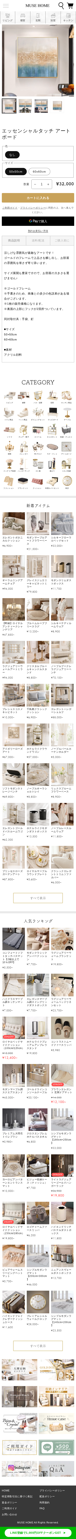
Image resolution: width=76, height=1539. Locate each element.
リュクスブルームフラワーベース (61, 790)
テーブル (67, 420)
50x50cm (15, 171)
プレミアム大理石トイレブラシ (12, 1135)
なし (12, 154)
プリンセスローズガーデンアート (12, 873)
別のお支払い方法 (38, 230)
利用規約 (45, 1502)
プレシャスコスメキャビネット (12, 711)
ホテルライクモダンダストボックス (37, 830)
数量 (26, 184)
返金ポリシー (9, 1502)
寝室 (24, 403)
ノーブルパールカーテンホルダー (61, 750)
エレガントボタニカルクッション (12, 539)
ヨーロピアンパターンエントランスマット (12, 1182)
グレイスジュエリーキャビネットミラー (37, 583)
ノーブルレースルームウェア (61, 830)
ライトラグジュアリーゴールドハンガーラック (61, 1182)
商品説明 (14, 240)
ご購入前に (62, 240)
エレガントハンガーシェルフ (61, 711)
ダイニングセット (38, 420)
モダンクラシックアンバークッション (37, 956)
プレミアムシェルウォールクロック (37, 1318)
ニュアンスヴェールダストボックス (61, 1271)
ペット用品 (23, 420)
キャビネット (52, 437)
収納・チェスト (66, 437)
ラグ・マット (52, 454)
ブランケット (23, 488)
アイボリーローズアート (12, 750)
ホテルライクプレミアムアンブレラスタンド (37, 1044)
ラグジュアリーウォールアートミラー (12, 669)
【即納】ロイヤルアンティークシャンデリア (12, 626)
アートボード (66, 454)
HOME (6, 1490)
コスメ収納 (66, 471)
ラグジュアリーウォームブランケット (61, 956)
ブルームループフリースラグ (37, 625)
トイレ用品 (8, 420)
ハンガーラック (24, 471)
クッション (37, 488)
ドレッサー (23, 454)
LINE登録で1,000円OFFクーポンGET (35, 1532)
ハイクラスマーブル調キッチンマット (12, 1002)
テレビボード (53, 420)
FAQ (42, 1508)
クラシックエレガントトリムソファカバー (61, 874)
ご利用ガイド (10, 207)
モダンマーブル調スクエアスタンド (12, 1091)
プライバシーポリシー (33, 207)
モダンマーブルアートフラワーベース (37, 540)
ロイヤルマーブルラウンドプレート (37, 873)
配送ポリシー (47, 1496)
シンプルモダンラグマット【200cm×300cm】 (37, 1274)
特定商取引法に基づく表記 (17, 1496)
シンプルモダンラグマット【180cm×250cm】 (61, 1138)
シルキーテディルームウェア (61, 625)
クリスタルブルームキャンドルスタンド (37, 669)
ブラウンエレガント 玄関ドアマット (61, 1091)
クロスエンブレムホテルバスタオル (37, 1135)
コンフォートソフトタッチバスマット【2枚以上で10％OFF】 (12, 957)
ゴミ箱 (38, 471)
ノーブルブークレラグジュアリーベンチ (61, 669)
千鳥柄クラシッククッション (37, 711)
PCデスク (38, 454)
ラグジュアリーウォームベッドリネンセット (61, 1002)
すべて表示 (38, 898)
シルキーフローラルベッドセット (61, 539)
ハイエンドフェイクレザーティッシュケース (12, 1319)
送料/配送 (38, 240)
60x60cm (39, 171)
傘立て (52, 471)
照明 (9, 454)
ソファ (9, 437)
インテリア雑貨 (9, 471)
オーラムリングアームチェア (12, 582)
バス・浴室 (38, 403)
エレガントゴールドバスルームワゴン (12, 831)
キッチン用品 (66, 403)
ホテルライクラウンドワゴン (37, 750)
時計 (67, 488)
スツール (37, 437)
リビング (9, 403)
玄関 (52, 403)
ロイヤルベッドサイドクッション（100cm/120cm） (13, 1044)
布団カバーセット (52, 488)
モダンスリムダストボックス (61, 582)
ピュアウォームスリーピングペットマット (12, 1273)
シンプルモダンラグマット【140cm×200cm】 (61, 1321)
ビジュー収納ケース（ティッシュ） (37, 1181)
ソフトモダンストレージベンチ (12, 790)
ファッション (8, 488)
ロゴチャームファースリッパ (37, 1228)
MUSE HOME (25, 1522)
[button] (70, 6)
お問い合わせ (9, 1514)
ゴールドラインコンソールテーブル (37, 1091)
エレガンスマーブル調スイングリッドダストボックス (37, 1002)
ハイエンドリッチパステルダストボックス (61, 1230)
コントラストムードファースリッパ (61, 1043)
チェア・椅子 (24, 437)
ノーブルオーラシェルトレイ (37, 790)
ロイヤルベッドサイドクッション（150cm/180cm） (13, 1230)
